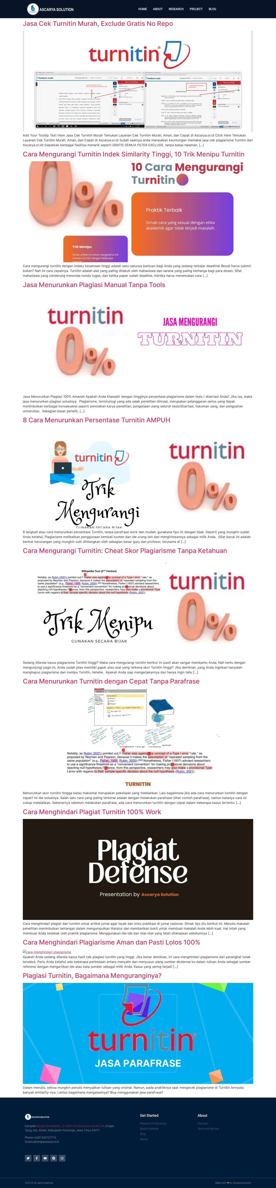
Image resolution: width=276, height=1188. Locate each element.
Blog (212, 9)
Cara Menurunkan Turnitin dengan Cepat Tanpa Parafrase (111, 681)
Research (176, 9)
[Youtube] (45, 1158)
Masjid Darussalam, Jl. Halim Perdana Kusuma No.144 (70, 1126)
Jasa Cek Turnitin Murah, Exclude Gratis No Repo (98, 23)
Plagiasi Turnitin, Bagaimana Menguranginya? (92, 975)
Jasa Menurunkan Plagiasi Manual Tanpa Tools (94, 285)
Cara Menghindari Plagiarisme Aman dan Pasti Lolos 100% (111, 942)
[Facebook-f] (36, 1158)
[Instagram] (62, 1158)
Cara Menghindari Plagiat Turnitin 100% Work (92, 812)
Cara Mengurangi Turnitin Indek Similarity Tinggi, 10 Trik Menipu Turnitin (133, 154)
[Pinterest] (53, 1158)
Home (142, 9)
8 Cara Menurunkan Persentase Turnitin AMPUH (96, 420)
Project (196, 9)
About (158, 9)
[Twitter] (28, 1158)
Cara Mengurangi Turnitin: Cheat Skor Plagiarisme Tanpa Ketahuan (125, 551)
